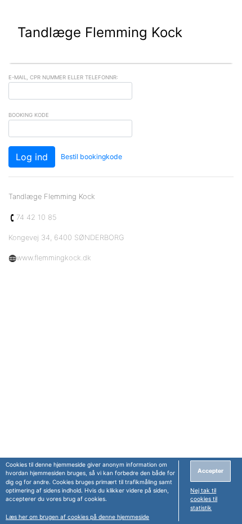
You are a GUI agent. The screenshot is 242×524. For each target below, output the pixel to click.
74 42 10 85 (36, 217)
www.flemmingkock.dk (53, 257)
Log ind (32, 156)
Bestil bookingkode (91, 156)
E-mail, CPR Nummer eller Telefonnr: (63, 77)
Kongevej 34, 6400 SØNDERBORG (66, 237)
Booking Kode (28, 115)
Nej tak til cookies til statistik (203, 499)
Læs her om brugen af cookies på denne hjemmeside (77, 516)
